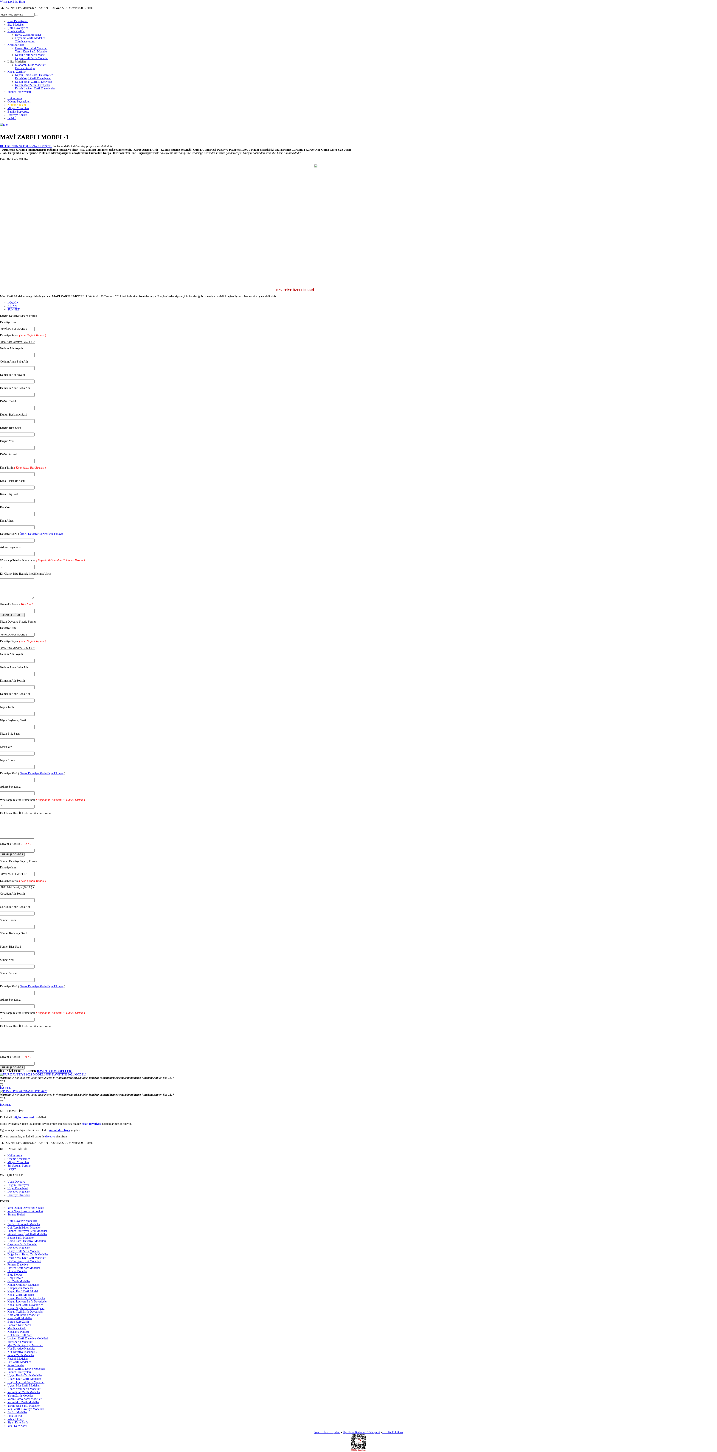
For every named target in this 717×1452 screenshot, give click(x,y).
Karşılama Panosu (18, 1331)
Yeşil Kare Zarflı (17, 1425)
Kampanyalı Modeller (20, 1288)
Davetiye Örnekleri (18, 1195)
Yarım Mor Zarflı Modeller (23, 1402)
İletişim (11, 118)
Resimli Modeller (17, 1358)
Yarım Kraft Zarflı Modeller (31, 51)
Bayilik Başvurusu (18, 111)
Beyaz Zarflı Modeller (28, 34)
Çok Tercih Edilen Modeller (24, 1227)
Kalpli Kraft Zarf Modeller (23, 1284)
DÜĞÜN (13, 302)
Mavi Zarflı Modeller (19, 1341)
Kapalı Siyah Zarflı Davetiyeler (33, 81)
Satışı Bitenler (15, 1365)
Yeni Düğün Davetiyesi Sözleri (25, 1207)
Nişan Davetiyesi (17, 1188)
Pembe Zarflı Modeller (20, 1355)
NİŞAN (12, 306)
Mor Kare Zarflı (16, 1328)
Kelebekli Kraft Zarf (19, 1335)
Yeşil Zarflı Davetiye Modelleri (25, 1409)
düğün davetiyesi (23, 1117)
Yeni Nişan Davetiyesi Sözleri (25, 1211)
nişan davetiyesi (91, 1123)
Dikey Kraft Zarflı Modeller (23, 1251)
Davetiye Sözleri (17, 114)
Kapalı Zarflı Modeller (20, 1294)
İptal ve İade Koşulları (327, 1432)
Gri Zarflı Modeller (18, 1281)
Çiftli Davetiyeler (17, 27)
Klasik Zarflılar (16, 31)
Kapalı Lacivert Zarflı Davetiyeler (35, 88)
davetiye (50, 1136)
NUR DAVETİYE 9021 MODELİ (65, 1074)
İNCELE (5, 1087)
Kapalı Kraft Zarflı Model (30, 54)
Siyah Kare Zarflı (17, 1422)
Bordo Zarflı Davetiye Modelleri (26, 1241)
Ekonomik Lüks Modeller (30, 64)
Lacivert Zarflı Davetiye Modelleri (27, 1338)
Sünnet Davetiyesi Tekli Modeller (27, 1234)
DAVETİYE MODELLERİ (54, 1071)
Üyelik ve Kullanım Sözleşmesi (361, 1432)
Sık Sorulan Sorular (19, 1165)
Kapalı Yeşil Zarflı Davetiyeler (33, 78)
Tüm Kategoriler (25, 41)
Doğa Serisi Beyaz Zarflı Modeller (27, 1254)
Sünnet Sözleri (16, 1214)
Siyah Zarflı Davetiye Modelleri (26, 1368)
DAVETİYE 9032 (36, 1091)
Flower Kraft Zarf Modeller (31, 48)
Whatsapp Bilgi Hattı (12, 1)
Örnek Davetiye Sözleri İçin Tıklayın (41, 533)
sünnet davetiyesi (59, 1130)
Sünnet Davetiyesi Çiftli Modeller (27, 1230)
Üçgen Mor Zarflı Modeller (23, 1385)
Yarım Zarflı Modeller (20, 1395)
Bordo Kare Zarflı (18, 1321)
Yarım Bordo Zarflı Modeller (24, 1398)
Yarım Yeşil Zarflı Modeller (23, 1405)
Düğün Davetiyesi (18, 1185)
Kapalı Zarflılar (16, 71)
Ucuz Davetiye (16, 1181)
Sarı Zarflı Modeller (19, 1362)
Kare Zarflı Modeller (19, 1318)
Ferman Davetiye (25, 68)
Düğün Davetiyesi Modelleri (24, 1261)
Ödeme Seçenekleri (18, 101)
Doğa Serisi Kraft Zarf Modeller (26, 1257)
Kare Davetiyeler (17, 21)
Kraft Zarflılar (15, 44)
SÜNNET (13, 309)
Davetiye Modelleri (18, 1191)
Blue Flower (14, 1274)
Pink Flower (14, 1415)
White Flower (15, 1419)
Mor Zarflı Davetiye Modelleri (25, 1345)
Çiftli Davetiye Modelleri (22, 1220)
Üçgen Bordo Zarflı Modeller (24, 1375)
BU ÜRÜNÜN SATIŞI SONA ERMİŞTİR (26, 146)
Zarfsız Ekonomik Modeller (23, 1224)
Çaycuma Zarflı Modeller (30, 38)
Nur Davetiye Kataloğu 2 (22, 1351)
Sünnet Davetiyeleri (19, 91)
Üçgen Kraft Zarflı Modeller (31, 58)
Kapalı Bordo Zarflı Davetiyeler (34, 75)
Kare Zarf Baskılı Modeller (23, 1314)
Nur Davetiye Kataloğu (21, 1348)
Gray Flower (15, 1278)
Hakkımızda (14, 98)
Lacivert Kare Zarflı (19, 1325)
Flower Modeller (17, 1271)
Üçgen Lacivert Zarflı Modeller (25, 1382)
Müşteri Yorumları (18, 108)
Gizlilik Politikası (392, 1432)
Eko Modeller (15, 24)
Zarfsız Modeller (17, 1412)
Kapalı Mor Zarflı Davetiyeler (32, 85)
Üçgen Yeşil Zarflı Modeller (23, 1388)
